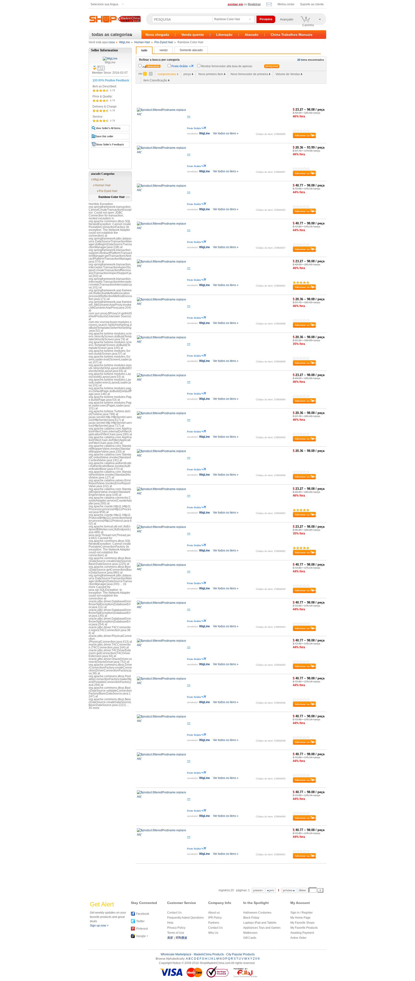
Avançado (286, 19)
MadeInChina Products (209, 954)
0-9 (257, 958)
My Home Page (300, 917)
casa (112, 42)
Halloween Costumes (257, 912)
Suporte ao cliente (312, 4)
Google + (142, 936)
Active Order (298, 937)
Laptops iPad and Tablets (259, 922)
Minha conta (286, 4)
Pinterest (142, 928)
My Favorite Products (304, 927)
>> (188, 116)
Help (170, 922)
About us (214, 912)
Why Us (213, 932)
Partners (213, 922)
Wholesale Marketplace (176, 954)
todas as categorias (112, 34)
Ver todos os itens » (225, 133)
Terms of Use (175, 932)
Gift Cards (249, 937)
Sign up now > (99, 925)
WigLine (124, 42)
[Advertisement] (223, 94)
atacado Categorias (103, 173)
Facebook (142, 913)
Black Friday (251, 917)
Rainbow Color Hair (114, 197)
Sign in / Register (301, 912)
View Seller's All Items (108, 128)
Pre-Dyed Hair (163, 42)
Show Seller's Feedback (110, 144)
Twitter (140, 921)
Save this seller (104, 136)
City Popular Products (240, 954)
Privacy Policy (176, 927)
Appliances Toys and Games (262, 927)
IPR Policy (215, 917)
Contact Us (174, 912)
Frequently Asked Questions (185, 917)
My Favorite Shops (302, 922)
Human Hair (142, 42)
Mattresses (250, 932)
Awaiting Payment (302, 932)
